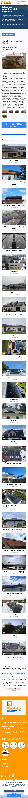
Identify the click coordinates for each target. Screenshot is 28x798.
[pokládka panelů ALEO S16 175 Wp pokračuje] (23, 111)
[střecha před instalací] (11, 111)
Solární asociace (11, 737)
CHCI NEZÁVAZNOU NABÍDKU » (14, 125)
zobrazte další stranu (14, 689)
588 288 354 (22, 1)
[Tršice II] (5, 111)
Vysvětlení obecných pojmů (13, 739)
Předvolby (14, 793)
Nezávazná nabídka (14, 796)
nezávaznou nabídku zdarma (17, 673)
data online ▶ (20, 3)
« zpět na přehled (8, 34)
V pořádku (14, 790)
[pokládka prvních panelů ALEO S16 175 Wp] (17, 111)
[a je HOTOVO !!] (5, 116)
